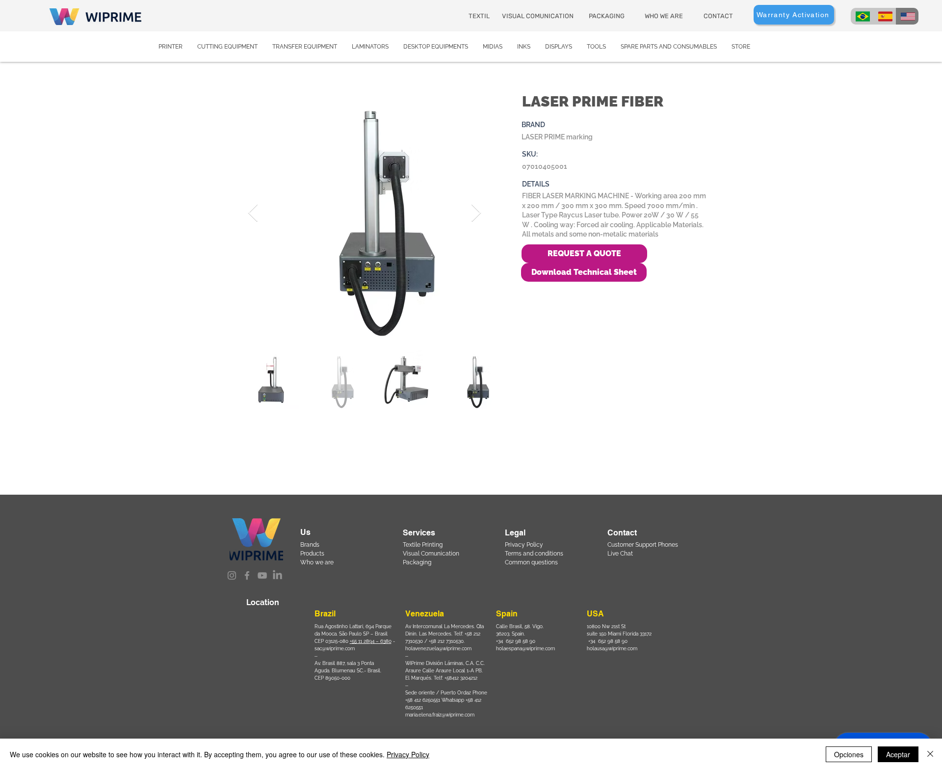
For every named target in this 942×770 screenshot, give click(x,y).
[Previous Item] (253, 213)
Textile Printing (423, 544)
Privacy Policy (408, 754)
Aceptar (898, 754)
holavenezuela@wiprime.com (438, 648)
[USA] (907, 16)
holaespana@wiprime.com (525, 648)
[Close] (930, 754)
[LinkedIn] (277, 575)
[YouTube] (262, 575)
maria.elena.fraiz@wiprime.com (439, 714)
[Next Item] (476, 213)
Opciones (849, 754)
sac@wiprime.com (334, 648)
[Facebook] (247, 575)
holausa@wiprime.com (612, 648)
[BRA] (862, 16)
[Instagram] (231, 575)
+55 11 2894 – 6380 (371, 641)
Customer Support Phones (642, 544)
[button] (584, 272)
